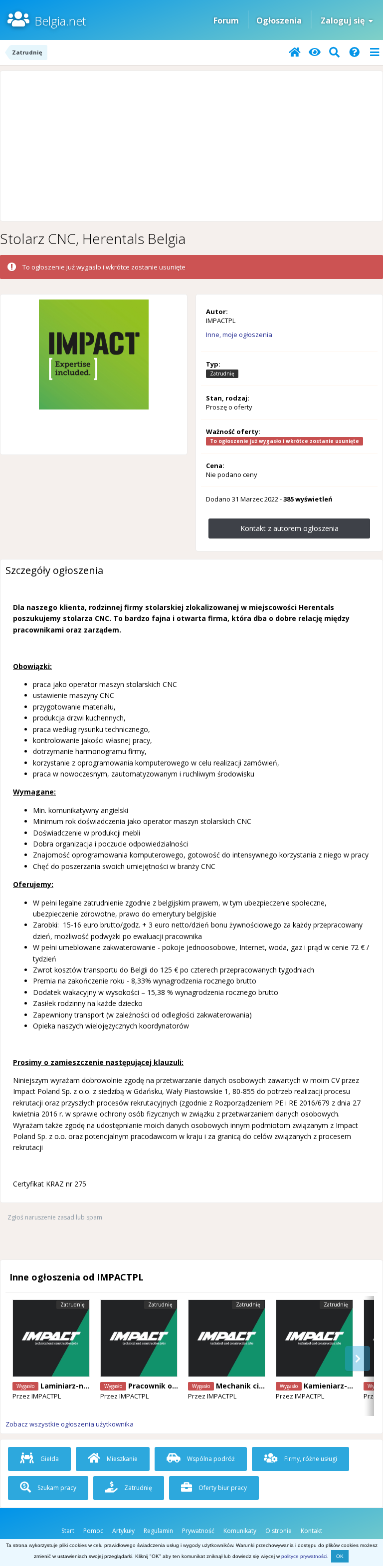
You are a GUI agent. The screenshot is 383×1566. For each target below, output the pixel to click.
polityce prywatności (304, 1556)
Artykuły (123, 1530)
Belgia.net (60, 20)
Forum (226, 20)
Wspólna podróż (210, 1458)
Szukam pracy (56, 1488)
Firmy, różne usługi (310, 1458)
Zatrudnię (137, 1488)
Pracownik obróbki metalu (175, 1385)
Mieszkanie (121, 1458)
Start (67, 1530)
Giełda (49, 1458)
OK (340, 1556)
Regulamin (158, 1530)
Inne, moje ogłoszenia (239, 334)
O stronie (278, 1530)
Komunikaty (239, 1530)
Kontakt (311, 1530)
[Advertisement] (191, 146)
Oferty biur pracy (222, 1488)
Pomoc (93, 1530)
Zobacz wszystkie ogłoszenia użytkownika (69, 1424)
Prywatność (198, 1530)
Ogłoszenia (279, 20)
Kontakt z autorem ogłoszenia (289, 528)
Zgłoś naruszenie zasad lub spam (54, 1217)
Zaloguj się (345, 20)
